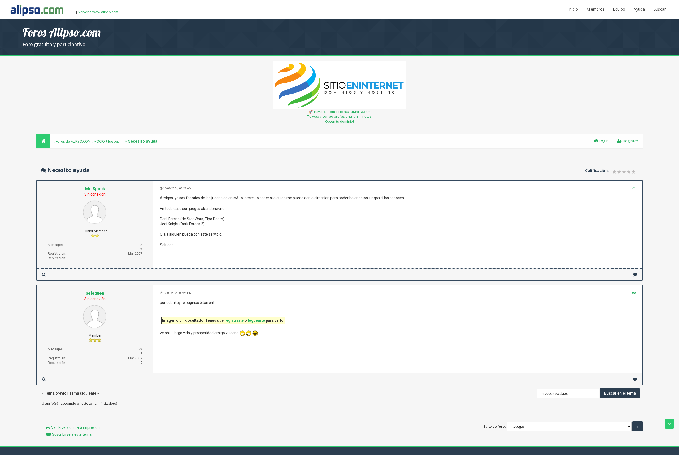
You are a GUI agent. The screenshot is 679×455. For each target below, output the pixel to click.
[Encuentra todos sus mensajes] (43, 274)
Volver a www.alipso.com (98, 12)
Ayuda (639, 9)
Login (603, 140)
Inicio (573, 9)
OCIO (101, 141)
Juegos (113, 141)
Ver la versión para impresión (75, 427)
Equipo (619, 9)
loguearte (256, 320)
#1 (634, 188)
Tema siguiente (82, 393)
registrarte (234, 320)
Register (629, 140)
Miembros (595, 9)
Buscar (659, 9)
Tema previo (56, 393)
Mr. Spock (95, 188)
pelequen (95, 293)
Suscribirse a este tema (72, 434)
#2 (634, 293)
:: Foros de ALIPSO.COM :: (74, 141)
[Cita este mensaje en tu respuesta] (635, 274)
